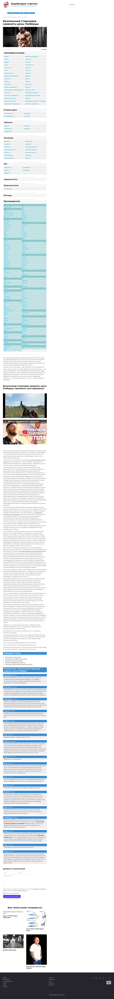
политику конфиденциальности (19, 890)
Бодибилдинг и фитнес (24, 3)
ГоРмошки (26, 12)
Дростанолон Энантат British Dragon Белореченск (19, 664)
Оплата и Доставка (7, 981)
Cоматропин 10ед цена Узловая (14, 660)
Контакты (72, 4)
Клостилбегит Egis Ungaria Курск (35, 929)
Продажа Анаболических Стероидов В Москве (32, 551)
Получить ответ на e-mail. (12, 893)
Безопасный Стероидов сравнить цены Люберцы (17, 17)
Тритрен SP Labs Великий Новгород (15, 662)
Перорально (16, 12)
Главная (5, 17)
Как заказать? (6, 979)
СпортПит (10, 12)
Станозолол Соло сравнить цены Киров (16, 659)
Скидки (5, 983)
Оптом (4, 985)
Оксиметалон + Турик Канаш (13, 657)
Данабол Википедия (9, 950)
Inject (21, 12)
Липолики (32, 12)
